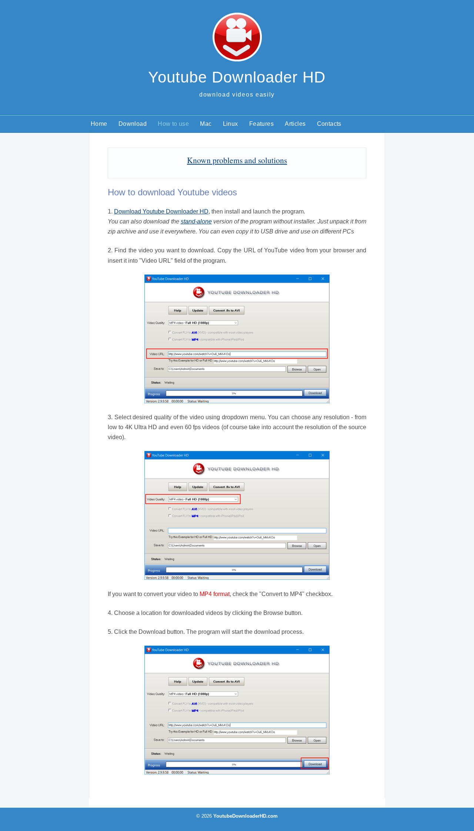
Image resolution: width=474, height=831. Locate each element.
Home (99, 124)
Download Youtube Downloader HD (161, 211)
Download (132, 124)
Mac (205, 124)
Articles (295, 124)
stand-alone (196, 221)
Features (261, 124)
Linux (230, 124)
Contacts (329, 124)
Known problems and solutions (237, 160)
